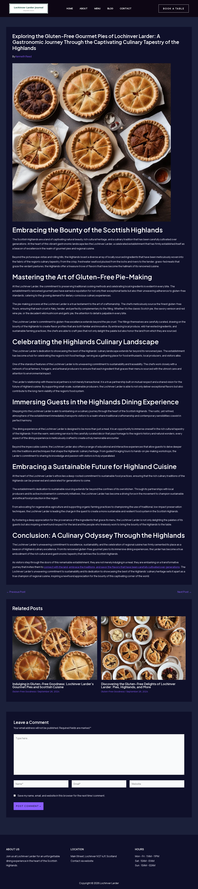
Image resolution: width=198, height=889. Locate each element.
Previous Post (15, 592)
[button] (174, 8)
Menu (97, 8)
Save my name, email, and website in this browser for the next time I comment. (61, 795)
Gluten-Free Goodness (24, 691)
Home (70, 8)
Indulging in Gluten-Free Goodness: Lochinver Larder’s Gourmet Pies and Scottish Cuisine (53, 685)
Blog (110, 8)
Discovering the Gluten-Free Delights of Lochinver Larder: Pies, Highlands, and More (138, 685)
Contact (125, 8)
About (84, 8)
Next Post (184, 592)
